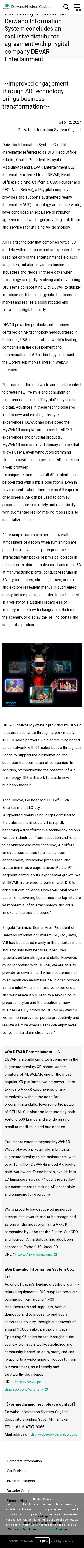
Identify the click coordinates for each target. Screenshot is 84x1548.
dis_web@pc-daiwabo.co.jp (54, 1434)
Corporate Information (24, 1461)
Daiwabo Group (18, 1491)
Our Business (17, 1471)
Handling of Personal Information (39, 1530)
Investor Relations (21, 1481)
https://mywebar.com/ (34, 1254)
